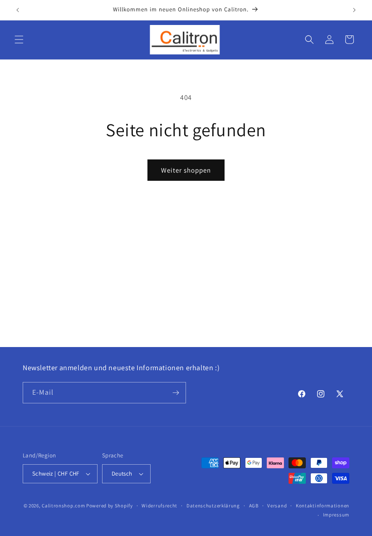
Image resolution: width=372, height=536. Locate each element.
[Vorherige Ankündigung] (18, 10)
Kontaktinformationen (322, 505)
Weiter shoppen (186, 170)
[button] (19, 40)
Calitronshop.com (63, 505)
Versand (277, 505)
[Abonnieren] (176, 392)
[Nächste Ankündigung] (354, 10)
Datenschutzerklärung (213, 505)
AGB (254, 505)
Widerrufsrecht (159, 505)
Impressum (336, 514)
